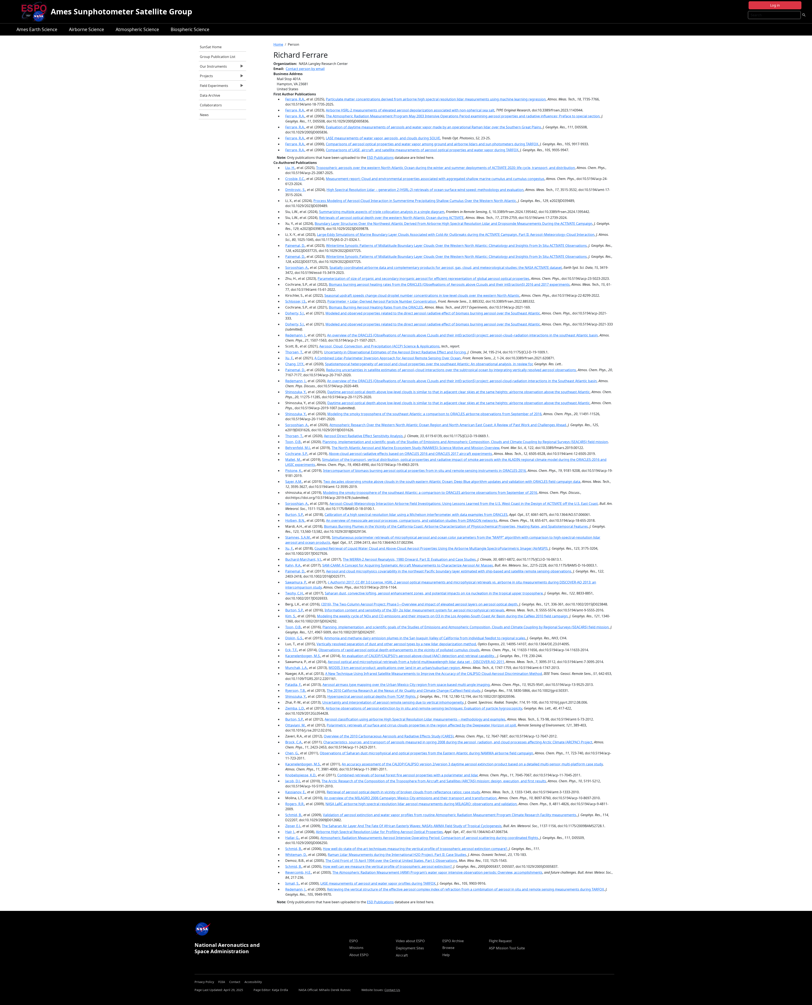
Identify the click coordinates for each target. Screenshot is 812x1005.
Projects (206, 77)
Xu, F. (289, 358)
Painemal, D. (295, 245)
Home (278, 44)
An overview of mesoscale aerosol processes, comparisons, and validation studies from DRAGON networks (411, 520)
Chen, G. (292, 753)
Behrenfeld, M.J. (297, 447)
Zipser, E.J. (293, 826)
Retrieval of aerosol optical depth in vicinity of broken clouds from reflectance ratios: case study (403, 792)
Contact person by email (305, 68)
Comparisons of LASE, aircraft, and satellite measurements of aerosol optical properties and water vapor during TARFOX (422, 150)
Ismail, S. (292, 883)
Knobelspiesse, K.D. (300, 775)
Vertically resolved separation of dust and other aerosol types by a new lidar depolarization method (396, 644)
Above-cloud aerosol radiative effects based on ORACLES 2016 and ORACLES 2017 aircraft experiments (410, 453)
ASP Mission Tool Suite (507, 948)
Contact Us (392, 990)
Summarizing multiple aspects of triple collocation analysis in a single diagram (381, 211)
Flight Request (500, 941)
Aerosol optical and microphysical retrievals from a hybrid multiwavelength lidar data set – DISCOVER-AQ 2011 (416, 661)
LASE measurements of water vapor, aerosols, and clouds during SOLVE (383, 138)
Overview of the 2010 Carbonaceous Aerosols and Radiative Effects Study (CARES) (389, 736)
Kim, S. (290, 616)
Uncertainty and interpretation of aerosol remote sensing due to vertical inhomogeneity (392, 702)
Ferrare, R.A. (295, 99)
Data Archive (210, 95)
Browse (448, 947)
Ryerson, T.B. (295, 690)
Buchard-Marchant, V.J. (303, 559)
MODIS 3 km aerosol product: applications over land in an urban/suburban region (394, 667)
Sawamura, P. (296, 582)
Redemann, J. (295, 335)
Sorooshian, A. (296, 267)
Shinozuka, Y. (295, 392)
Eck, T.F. (291, 650)
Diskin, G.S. (294, 638)
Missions (356, 947)
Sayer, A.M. (293, 481)
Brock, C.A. (293, 742)
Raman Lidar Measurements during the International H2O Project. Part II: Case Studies (397, 854)
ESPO (353, 941)
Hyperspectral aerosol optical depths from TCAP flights (371, 696)
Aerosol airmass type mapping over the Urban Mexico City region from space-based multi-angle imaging (406, 684)
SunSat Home (211, 47)
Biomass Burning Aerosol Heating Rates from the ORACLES (376, 307)
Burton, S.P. (294, 514)
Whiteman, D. (296, 854)
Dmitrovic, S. (295, 189)
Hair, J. (290, 831)
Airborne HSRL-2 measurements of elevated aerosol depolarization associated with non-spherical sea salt (410, 110)
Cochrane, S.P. (296, 453)
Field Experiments (213, 86)
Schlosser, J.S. (295, 301)
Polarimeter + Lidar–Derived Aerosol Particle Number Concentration (381, 301)
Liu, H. (290, 167)
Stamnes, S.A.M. (298, 537)
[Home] (36, 11)
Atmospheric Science (137, 29)
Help (446, 955)
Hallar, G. (292, 837)
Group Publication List (217, 56)
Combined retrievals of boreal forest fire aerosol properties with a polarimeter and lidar (407, 775)
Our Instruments (213, 67)
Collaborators (211, 105)
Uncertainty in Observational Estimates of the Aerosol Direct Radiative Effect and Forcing (395, 352)
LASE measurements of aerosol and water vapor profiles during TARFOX (377, 883)
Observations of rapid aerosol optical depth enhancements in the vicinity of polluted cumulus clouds (398, 650)
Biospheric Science (190, 29)
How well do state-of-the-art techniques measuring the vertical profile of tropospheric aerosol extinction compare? (415, 848)
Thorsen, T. (294, 352)
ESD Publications (380, 157)
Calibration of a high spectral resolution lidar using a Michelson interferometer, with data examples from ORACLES (416, 514)
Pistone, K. (293, 470)
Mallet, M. (293, 459)
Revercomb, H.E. (298, 872)
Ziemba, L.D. (294, 708)
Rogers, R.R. (294, 804)
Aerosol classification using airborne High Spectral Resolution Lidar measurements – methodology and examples (415, 719)
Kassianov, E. (295, 792)
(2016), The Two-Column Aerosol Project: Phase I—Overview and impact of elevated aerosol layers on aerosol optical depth (419, 604)
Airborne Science (86, 29)
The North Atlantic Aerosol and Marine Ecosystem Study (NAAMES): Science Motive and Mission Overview (415, 447)
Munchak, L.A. (296, 667)
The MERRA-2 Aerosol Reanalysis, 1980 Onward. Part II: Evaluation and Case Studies (409, 559)
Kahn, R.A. (293, 565)
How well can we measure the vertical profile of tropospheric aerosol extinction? (387, 866)
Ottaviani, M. (295, 725)
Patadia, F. (293, 684)
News (204, 115)
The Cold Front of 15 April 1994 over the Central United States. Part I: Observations (391, 860)
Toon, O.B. (293, 441)
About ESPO (359, 955)
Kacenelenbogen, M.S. (303, 656)
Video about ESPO (410, 941)
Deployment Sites (410, 948)
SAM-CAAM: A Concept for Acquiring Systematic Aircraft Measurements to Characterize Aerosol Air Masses (407, 565)
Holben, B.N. (295, 520)
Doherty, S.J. (294, 313)
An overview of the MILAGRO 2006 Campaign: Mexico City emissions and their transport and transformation (410, 798)
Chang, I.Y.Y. (294, 364)
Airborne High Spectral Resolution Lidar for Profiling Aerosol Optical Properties (379, 831)
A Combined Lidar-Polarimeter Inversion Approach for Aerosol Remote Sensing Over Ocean (387, 358)
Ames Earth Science (36, 29)
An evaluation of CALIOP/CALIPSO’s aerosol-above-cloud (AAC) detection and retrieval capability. (418, 656)
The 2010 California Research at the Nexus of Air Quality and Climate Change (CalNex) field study (403, 690)
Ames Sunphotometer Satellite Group (121, 11)
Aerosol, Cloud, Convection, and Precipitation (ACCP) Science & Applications (379, 346)
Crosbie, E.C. (295, 178)
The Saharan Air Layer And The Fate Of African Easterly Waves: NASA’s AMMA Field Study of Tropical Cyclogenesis (412, 826)
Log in (775, 5)
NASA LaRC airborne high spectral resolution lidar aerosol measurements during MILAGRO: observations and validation (421, 804)
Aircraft (402, 955)
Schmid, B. (293, 815)
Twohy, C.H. (294, 593)
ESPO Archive (453, 941)
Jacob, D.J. (292, 781)
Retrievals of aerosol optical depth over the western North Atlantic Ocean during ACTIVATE (391, 217)
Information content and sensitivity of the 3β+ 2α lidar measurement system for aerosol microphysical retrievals (414, 610)
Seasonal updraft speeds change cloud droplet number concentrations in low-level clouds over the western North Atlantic (422, 295)
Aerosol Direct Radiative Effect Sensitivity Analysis (363, 436)
